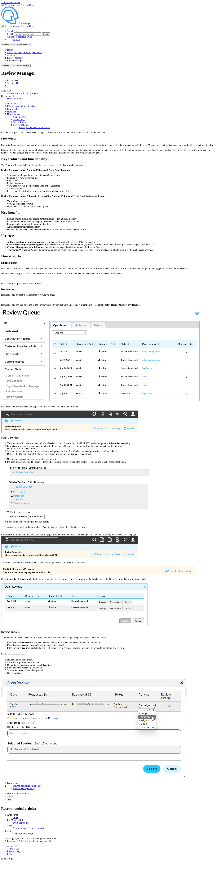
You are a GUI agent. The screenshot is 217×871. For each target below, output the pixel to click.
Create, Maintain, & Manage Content (24, 52)
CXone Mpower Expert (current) (22, 93)
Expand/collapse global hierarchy (16, 45)
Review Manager (15, 58)
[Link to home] (18, 26)
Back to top (12, 783)
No (9, 799)
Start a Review (20, 122)
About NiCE (13, 846)
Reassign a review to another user (34, 127)
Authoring (12, 55)
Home (10, 50)
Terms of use (13, 848)
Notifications (19, 119)
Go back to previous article (19, 36)
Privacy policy (14, 851)
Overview (11, 103)
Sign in (16, 39)
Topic (15, 817)
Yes (10, 796)
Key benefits (13, 109)
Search (10, 34)
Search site (12, 31)
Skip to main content (10, 2)
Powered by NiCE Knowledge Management (29, 841)
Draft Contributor (15, 98)
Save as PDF (13, 83)
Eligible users (19, 117)
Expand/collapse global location (15, 66)
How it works (13, 114)
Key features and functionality (21, 106)
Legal (9, 854)
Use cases (11, 111)
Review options (20, 125)
